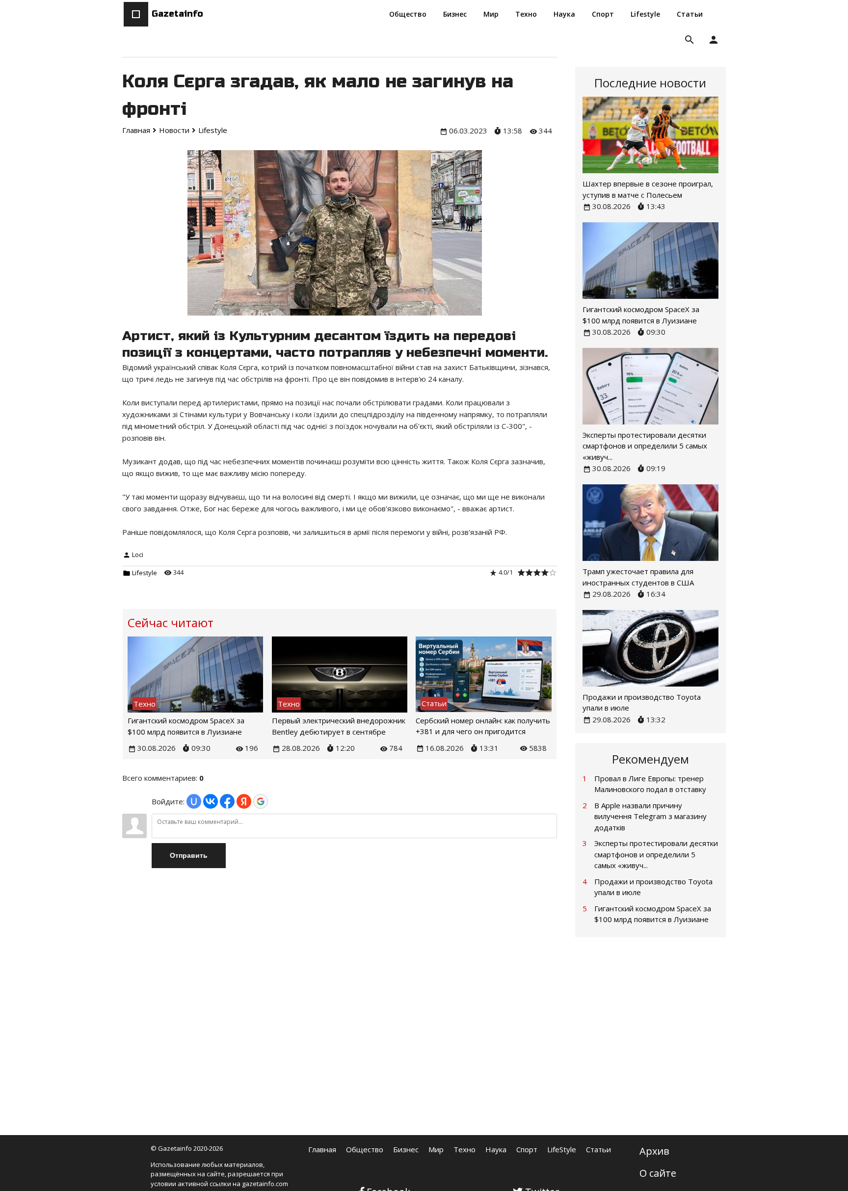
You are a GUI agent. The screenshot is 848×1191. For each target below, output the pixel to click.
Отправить (189, 855)
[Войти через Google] (260, 801)
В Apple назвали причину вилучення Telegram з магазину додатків (650, 816)
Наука (495, 1149)
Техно (464, 1149)
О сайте (657, 1173)
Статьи (598, 1149)
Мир (436, 1149)
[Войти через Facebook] (227, 801)
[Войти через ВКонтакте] (210, 801)
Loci (137, 554)
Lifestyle (144, 572)
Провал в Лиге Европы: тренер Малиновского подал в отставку (650, 783)
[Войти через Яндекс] (244, 801)
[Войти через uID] (193, 801)
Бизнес (406, 1149)
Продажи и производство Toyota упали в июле (653, 887)
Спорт (526, 1149)
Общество (364, 1149)
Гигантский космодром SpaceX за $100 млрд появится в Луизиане (652, 914)
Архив (654, 1151)
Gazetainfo (177, 13)
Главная (322, 1149)
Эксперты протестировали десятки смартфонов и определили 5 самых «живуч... (645, 446)
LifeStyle (561, 1149)
